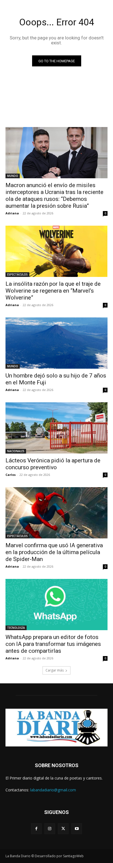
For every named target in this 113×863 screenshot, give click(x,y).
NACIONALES (15, 451)
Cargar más (55, 670)
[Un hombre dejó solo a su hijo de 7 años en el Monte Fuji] (56, 343)
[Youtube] (76, 828)
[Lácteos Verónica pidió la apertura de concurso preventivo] (56, 428)
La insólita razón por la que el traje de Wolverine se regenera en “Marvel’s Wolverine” (53, 291)
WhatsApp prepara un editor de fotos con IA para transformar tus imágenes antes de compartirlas (53, 644)
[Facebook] (36, 828)
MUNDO (12, 176)
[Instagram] (49, 828)
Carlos (10, 475)
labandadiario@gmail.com (53, 789)
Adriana (12, 213)
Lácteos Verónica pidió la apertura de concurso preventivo (52, 464)
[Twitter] (63, 828)
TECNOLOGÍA (16, 628)
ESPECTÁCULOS (17, 274)
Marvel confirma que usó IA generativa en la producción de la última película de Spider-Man (54, 552)
